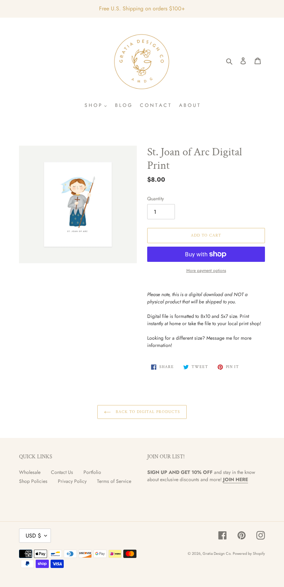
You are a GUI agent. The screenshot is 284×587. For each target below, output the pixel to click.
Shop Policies (33, 481)
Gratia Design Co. (217, 553)
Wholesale (30, 472)
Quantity (155, 198)
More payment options (206, 270)
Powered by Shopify (249, 553)
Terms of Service (114, 481)
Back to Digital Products (147, 411)
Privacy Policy (72, 481)
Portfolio (92, 472)
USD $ (33, 536)
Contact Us (62, 472)
